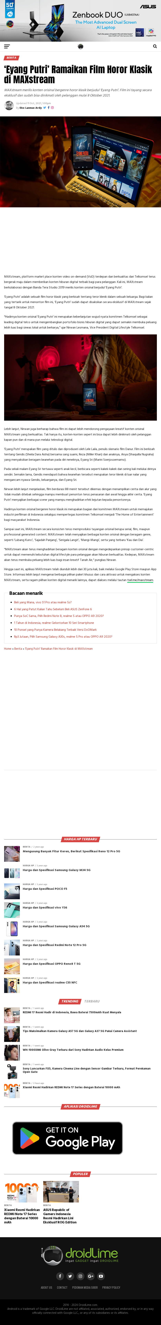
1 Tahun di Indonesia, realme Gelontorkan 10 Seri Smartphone (54, 623)
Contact (62, 1287)
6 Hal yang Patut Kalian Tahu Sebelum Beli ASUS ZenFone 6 (53, 609)
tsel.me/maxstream (140, 580)
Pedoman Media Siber (85, 1287)
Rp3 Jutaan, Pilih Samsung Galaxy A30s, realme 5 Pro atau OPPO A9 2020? (63, 636)
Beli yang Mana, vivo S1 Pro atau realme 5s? (43, 602)
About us (46, 1287)
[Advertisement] (80, 240)
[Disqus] (80, 712)
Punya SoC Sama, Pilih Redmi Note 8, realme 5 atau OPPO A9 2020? (59, 616)
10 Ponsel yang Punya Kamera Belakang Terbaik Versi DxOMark (55, 630)
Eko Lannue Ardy (31, 108)
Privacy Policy (111, 1287)
